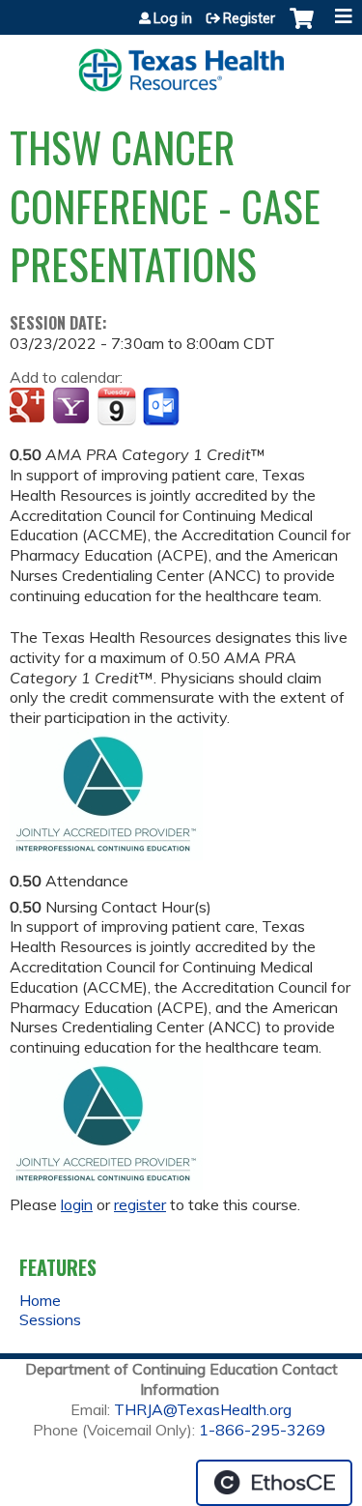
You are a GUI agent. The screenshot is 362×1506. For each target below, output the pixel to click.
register (140, 1204)
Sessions (50, 1319)
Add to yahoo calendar (73, 407)
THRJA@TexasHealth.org (203, 1409)
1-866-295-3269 (262, 1429)
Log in (172, 18)
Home (40, 1300)
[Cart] (302, 28)
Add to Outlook (162, 407)
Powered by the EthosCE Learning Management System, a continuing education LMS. (274, 1483)
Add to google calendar (29, 407)
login (77, 1204)
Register (249, 18)
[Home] (181, 63)
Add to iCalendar (116, 406)
